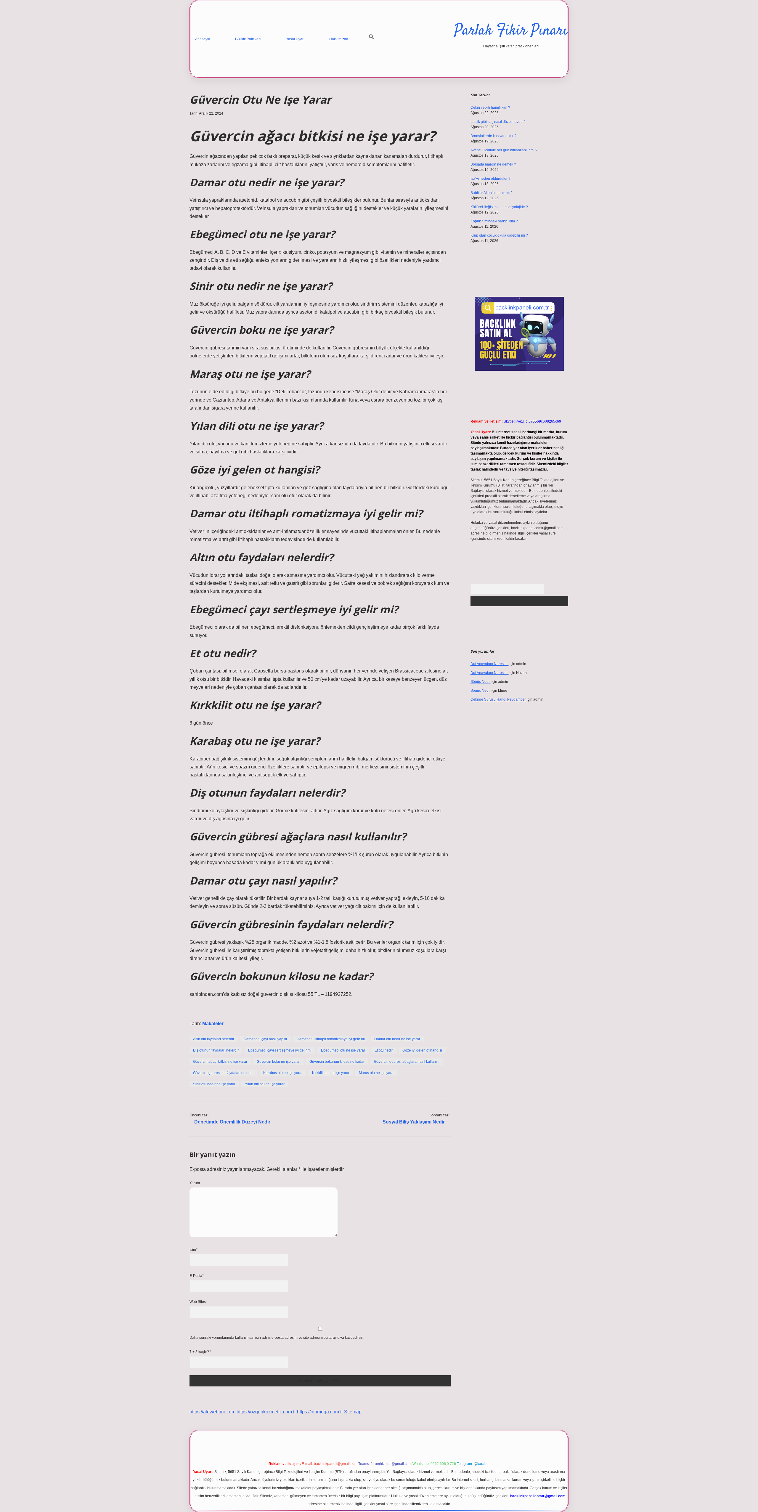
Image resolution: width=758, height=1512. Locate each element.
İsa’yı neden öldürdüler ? (490, 178)
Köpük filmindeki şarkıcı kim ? (494, 221)
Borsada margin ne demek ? (493, 164)
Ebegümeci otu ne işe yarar (343, 1050)
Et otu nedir (384, 1050)
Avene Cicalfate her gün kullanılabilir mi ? (503, 150)
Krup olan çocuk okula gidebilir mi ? (499, 235)
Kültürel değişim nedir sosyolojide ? (499, 207)
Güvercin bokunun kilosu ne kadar (336, 1062)
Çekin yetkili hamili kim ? (490, 107)
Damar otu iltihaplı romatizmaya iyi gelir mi (331, 1039)
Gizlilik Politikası (248, 39)
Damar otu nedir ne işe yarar (397, 1039)
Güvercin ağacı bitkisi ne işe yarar (220, 1062)
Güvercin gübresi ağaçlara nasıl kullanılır (407, 1062)
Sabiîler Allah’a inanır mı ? (491, 193)
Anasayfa (202, 39)
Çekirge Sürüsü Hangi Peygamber (498, 699)
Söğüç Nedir (480, 682)
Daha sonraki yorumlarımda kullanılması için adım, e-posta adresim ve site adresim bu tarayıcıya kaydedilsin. (277, 1338)
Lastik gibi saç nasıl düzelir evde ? (498, 122)
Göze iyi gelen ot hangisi (422, 1050)
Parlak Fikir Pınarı (511, 31)
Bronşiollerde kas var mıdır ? (493, 136)
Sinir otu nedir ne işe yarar (214, 1084)
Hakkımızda (338, 39)
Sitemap (353, 1411)
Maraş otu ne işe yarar (377, 1073)
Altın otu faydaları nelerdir (213, 1039)
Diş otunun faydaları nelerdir (216, 1050)
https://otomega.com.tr (320, 1411)
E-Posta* (197, 1276)
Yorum (195, 1183)
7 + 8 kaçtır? (200, 1352)
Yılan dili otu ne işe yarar (265, 1084)
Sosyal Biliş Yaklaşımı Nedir (414, 1121)
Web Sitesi (198, 1302)
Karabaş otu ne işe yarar (283, 1073)
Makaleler (213, 1023)
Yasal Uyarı (295, 39)
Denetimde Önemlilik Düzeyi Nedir (232, 1121)
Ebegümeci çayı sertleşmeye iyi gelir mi (279, 1050)
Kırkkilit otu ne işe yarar (330, 1073)
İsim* (193, 1250)
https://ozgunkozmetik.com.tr (266, 1411)
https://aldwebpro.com (212, 1411)
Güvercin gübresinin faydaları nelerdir (223, 1073)
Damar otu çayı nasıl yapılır (265, 1039)
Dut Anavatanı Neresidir (489, 664)
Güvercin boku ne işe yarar (278, 1062)
